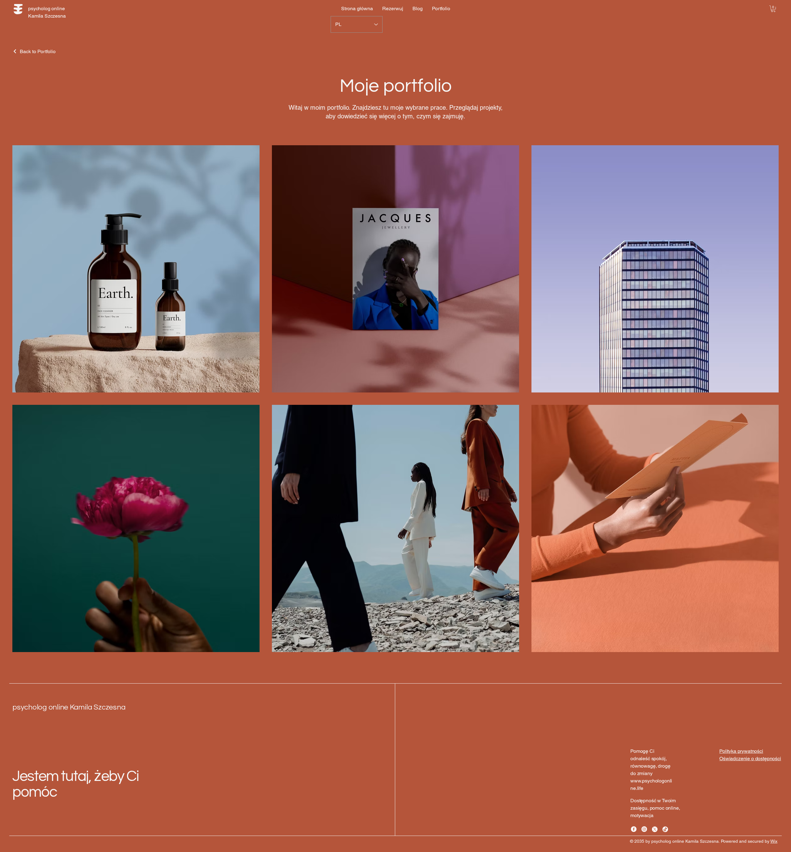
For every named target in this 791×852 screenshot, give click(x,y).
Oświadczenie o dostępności (750, 758)
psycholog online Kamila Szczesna (68, 707)
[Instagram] (644, 829)
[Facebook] (633, 829)
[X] (654, 829)
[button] (773, 9)
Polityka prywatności (741, 751)
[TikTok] (665, 829)
